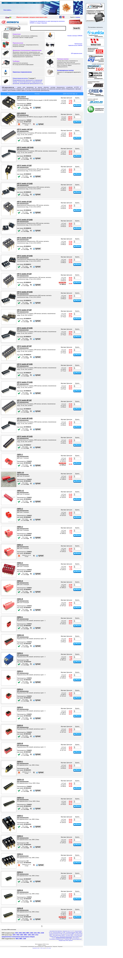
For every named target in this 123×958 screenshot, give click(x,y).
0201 (16, 933)
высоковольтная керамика (56, 931)
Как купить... (8, 10)
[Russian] (8, 17)
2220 (42, 933)
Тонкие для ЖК (67, 939)
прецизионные (7, 937)
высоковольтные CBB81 (68, 933)
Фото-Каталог (22, 2)
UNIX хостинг (42, 948)
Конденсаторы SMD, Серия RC (66, 940)
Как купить (46, 2)
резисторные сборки (28, 937)
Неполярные (76, 937)
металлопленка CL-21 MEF (59, 932)
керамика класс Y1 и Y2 (68, 931)
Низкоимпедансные (76, 939)
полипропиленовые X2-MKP (55, 933)
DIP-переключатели (76, 53)
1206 (31, 933)
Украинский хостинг (35, 948)
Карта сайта (38, 2)
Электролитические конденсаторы (64, 937)
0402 (20, 933)
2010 (32, 935)
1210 (35, 933)
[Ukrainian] (10, 17)
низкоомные (16, 937)
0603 (24, 933)
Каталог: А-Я (30, 2)
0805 (27, 933)
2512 (36, 935)
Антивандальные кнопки (65, 70)
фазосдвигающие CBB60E (59, 935)
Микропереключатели (20, 78)
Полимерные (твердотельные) (56, 939)
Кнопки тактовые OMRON (75, 35)
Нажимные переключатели (22, 72)
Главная (6, 2)
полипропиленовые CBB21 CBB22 (74, 932)
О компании (13, 2)
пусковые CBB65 (69, 935)
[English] (6, 17)
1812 (38, 933)
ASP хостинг (48, 948)
